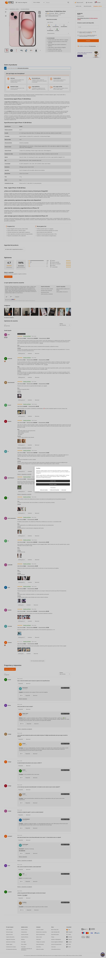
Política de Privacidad (54, 490)
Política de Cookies (44, 490)
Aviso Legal (63, 490)
